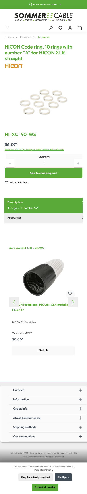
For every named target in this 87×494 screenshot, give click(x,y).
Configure (63, 477)
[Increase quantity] (78, 163)
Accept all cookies (45, 487)
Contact (18, 390)
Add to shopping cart (43, 173)
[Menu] (7, 28)
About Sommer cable (27, 418)
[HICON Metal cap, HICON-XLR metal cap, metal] (43, 277)
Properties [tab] (14, 217)
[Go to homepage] (43, 17)
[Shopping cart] (80, 28)
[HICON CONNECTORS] (43, 66)
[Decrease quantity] (10, 163)
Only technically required (35, 477)
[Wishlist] (60, 28)
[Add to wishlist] (70, 294)
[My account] (70, 28)
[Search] (51, 28)
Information (21, 399)
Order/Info (20, 408)
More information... (43, 469)
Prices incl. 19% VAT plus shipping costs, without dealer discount (34, 149)
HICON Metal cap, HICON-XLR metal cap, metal (42, 305)
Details (43, 350)
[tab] (45, 205)
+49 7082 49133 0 (50, 4)
